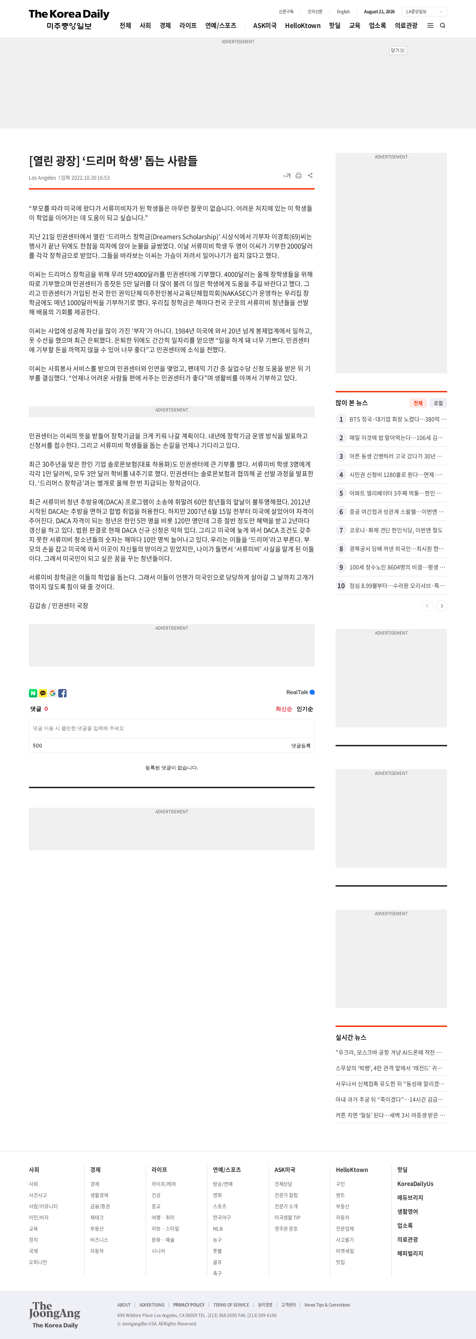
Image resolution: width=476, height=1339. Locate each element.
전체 (125, 25)
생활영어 (407, 1211)
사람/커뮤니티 (43, 1206)
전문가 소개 (286, 1206)
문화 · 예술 (163, 1239)
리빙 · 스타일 (165, 1228)
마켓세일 (345, 1250)
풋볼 (217, 1250)
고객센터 (288, 1305)
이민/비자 (39, 1217)
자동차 (97, 1250)
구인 (340, 1183)
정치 (33, 1239)
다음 (441, 606)
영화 (217, 1194)
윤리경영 (265, 1305)
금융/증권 (100, 1206)
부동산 (97, 1228)
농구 (217, 1239)
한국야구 (222, 1217)
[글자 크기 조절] (287, 175)
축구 (217, 1273)
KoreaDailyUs (415, 1183)
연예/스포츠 (221, 25)
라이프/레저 (164, 1183)
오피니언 (38, 1261)
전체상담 (284, 1183)
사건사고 (38, 1194)
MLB (218, 1228)
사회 (145, 25)
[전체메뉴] (430, 25)
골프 (217, 1261)
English (343, 11)
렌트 (340, 1194)
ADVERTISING (151, 1305)
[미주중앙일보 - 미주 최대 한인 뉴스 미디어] (69, 19)
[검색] (443, 25)
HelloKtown (303, 25)
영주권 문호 (286, 1228)
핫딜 (334, 25)
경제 (165, 25)
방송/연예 (223, 1183)
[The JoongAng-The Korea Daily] (54, 1315)
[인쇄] (298, 175)
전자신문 (315, 11)
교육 (355, 25)
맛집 (340, 1261)
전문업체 (345, 1228)
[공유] (310, 175)
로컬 (438, 402)
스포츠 (220, 1206)
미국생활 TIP (288, 1217)
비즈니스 (99, 1239)
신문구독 (286, 11)
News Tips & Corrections (327, 1305)
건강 (156, 1194)
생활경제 (99, 1194)
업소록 (377, 25)
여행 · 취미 (163, 1217)
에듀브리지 (410, 1197)
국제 (33, 1250)
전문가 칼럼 (286, 1194)
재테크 (97, 1217)
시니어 (158, 1250)
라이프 (188, 25)
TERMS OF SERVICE (231, 1305)
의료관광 (406, 25)
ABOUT (124, 1305)
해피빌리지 (410, 1253)
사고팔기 (345, 1239)
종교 (156, 1206)
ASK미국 (265, 25)
